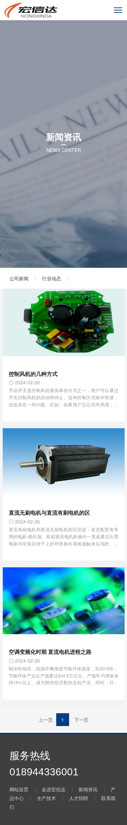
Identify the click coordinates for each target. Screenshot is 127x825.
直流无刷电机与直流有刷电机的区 (49, 512)
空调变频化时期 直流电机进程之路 (50, 651)
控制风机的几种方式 (33, 374)
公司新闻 (18, 278)
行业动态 (51, 278)
